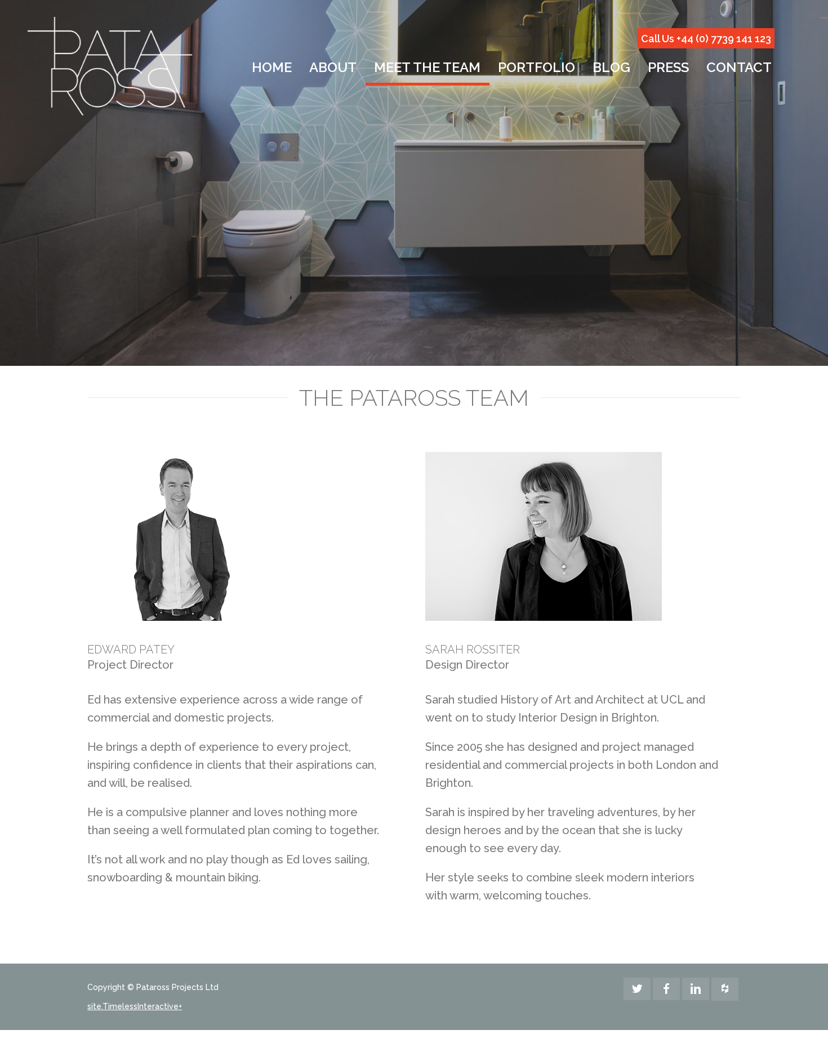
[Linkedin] (695, 989)
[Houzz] (724, 989)
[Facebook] (666, 989)
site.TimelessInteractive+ (134, 1006)
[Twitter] (637, 989)
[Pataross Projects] (110, 66)
